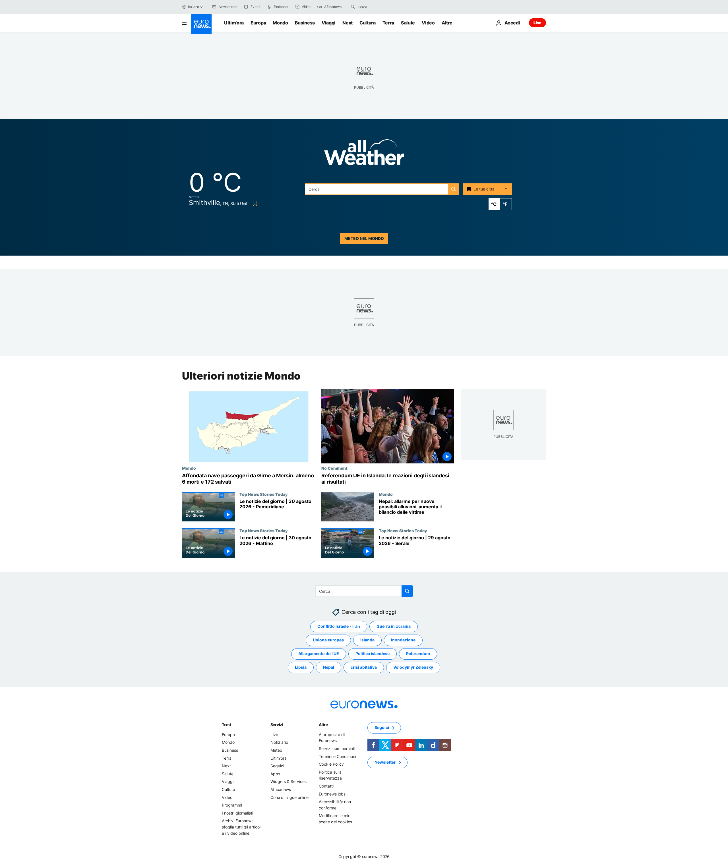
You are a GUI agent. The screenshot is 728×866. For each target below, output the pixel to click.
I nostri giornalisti (237, 813)
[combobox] (381, 6)
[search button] (352, 6)
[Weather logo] (364, 154)
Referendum (418, 653)
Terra (388, 23)
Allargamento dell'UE (318, 653)
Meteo (276, 750)
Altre (323, 724)
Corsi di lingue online (289, 797)
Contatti (326, 786)
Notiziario (279, 742)
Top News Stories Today (263, 494)
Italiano (193, 7)
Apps (275, 773)
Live (537, 22)
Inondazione (403, 640)
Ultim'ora (234, 23)
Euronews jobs (332, 794)
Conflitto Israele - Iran (338, 626)
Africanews (280, 789)
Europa (258, 23)
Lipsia (301, 667)
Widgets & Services (288, 781)
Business (305, 23)
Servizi (276, 724)
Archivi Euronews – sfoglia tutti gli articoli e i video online (241, 827)
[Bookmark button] (254, 203)
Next (347, 23)
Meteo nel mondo (364, 238)
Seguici (277, 765)
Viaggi (329, 23)
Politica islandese (372, 653)
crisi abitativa (364, 667)
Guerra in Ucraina (394, 626)
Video (428, 23)
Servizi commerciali (337, 748)
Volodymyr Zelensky (413, 667)
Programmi (232, 805)
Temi (226, 724)
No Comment (334, 468)
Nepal (328, 667)
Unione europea (328, 640)
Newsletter (385, 762)
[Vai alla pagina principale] (201, 24)
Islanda (367, 640)
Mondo (280, 23)
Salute (408, 23)
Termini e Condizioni (337, 756)
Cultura (367, 23)
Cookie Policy (331, 764)
